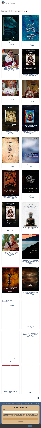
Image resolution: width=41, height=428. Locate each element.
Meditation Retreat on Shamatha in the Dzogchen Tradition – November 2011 (10, 294)
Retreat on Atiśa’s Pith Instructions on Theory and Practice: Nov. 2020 (30, 99)
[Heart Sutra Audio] (30, 300)
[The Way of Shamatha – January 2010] (30, 202)
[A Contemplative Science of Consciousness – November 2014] (10, 300)
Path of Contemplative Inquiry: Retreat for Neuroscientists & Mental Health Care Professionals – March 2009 (10, 359)
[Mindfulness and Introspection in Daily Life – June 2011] (30, 365)
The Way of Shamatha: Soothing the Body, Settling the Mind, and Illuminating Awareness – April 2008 (30, 261)
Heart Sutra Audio (30, 326)
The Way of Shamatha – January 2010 (30, 227)
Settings (25, 426)
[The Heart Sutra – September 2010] (10, 365)
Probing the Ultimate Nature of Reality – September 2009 (10, 164)
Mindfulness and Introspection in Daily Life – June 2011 (30, 390)
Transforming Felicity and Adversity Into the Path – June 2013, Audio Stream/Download (10, 253)
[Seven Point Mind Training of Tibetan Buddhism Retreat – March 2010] (10, 170)
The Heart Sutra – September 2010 (10, 391)
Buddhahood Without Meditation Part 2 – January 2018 (10, 132)
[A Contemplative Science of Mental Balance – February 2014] (30, 267)
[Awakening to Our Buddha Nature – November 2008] (30, 137)
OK (29, 426)
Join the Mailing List (20, 418)
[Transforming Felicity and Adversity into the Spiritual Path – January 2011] (30, 105)
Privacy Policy (30, 403)
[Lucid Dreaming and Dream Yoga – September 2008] (10, 16)
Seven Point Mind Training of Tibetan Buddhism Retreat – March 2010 (10, 197)
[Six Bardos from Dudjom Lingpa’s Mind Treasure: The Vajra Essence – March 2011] (30, 16)
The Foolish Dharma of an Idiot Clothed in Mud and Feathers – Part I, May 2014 (30, 75)
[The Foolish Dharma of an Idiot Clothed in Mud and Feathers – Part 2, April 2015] (10, 202)
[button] (37, 8)
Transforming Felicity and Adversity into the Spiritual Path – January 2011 (30, 132)
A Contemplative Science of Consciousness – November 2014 (10, 304)
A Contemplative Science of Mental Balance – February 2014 (30, 293)
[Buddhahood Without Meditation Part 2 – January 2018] (10, 105)
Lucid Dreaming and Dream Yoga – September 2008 (10, 43)
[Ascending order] (13, 11)
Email (4, 409)
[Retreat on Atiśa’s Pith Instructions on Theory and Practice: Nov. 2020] (30, 81)
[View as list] (27, 11)
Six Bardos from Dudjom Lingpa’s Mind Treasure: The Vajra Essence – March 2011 (30, 43)
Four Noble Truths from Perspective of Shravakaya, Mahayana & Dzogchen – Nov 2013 (30, 195)
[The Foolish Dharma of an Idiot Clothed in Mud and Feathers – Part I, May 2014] (30, 49)
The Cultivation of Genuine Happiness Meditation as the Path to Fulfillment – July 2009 (30, 334)
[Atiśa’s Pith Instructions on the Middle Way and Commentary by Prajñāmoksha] (10, 81)
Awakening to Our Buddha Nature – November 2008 (30, 164)
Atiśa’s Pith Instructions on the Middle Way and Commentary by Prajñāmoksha (10, 97)
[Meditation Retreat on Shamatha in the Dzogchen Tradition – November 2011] (10, 267)
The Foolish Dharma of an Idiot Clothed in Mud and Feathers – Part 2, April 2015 (10, 228)
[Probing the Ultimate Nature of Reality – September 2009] (10, 137)
